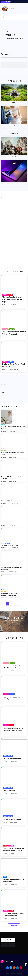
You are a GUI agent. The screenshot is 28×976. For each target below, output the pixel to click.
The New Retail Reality (6, 501)
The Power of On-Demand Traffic (9, 523)
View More (14, 925)
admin (4, 304)
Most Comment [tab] (8, 945)
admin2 (4, 431)
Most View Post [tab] (8, 940)
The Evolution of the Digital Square (9, 545)
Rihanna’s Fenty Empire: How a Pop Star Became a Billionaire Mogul (12, 299)
